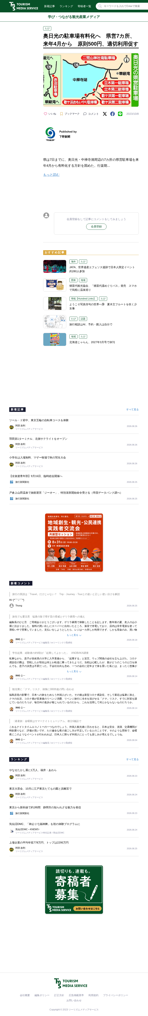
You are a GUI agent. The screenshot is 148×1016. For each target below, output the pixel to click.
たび (47, 28)
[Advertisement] (91, 191)
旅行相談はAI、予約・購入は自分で (90, 324)
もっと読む (51, 175)
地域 (83, 280)
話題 (83, 318)
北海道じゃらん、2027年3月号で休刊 (92, 342)
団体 (73, 280)
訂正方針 (59, 995)
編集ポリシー (42, 995)
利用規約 (93, 995)
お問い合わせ (74, 1000)
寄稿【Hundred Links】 (83, 298)
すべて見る (132, 409)
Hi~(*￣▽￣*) (16, 600)
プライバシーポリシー (115, 995)
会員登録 (96, 226)
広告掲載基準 (76, 995)
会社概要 (25, 995)
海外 (73, 261)
